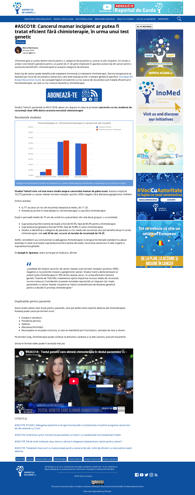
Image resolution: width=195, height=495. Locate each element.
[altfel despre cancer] (159, 171)
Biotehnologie (84, 19)
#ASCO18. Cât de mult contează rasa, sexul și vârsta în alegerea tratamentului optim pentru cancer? (68, 441)
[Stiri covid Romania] (159, 76)
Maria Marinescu (30, 48)
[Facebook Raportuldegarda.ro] (137, 476)
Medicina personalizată (37, 19)
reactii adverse (75, 459)
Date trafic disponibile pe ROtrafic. (98, 491)
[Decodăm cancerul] (159, 123)
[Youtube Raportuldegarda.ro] (141, 476)
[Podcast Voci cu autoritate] (159, 219)
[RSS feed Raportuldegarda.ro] (156, 476)
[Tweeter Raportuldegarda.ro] (146, 476)
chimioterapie (60, 459)
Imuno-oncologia (63, 19)
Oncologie (20, 42)
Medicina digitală (105, 19)
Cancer (30, 459)
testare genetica (110, 459)
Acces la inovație (146, 19)
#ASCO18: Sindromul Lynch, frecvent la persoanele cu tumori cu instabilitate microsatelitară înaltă (68, 434)
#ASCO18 (20, 459)
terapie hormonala (92, 459)
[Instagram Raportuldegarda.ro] (151, 476)
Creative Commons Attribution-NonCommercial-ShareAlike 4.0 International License (109, 486)
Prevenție (163, 19)
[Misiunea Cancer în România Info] (159, 267)
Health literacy (125, 19)
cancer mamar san (43, 459)
